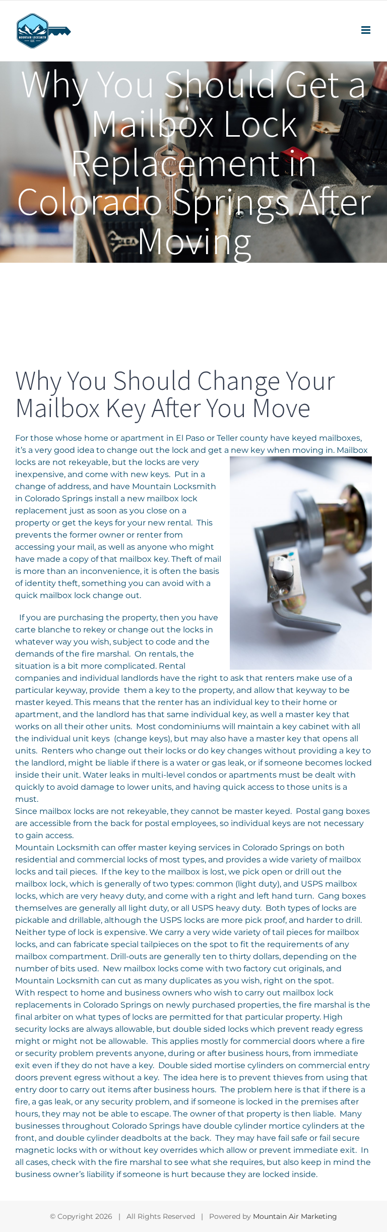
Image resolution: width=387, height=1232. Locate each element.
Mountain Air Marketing (295, 1216)
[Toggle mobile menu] (366, 30)
